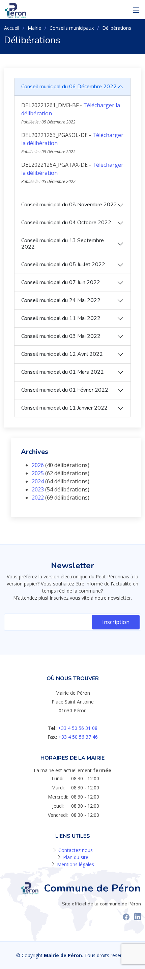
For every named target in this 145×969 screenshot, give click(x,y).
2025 (38, 473)
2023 (38, 489)
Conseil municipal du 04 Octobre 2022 (66, 222)
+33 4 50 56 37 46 (78, 737)
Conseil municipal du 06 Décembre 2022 (69, 86)
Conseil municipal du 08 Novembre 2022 (69, 204)
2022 (38, 497)
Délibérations (116, 28)
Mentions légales (75, 864)
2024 (38, 481)
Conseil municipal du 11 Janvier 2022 (64, 408)
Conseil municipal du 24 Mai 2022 (60, 300)
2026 (38, 465)
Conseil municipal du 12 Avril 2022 (62, 354)
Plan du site (75, 857)
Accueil (11, 28)
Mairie (34, 28)
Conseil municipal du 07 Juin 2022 (60, 282)
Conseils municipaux (72, 28)
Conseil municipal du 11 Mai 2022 (60, 318)
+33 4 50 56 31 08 (77, 728)
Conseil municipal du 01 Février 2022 (64, 390)
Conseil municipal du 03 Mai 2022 (60, 336)
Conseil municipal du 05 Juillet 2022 (63, 264)
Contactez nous (75, 850)
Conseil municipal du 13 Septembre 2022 (62, 244)
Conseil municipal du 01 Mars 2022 (62, 372)
